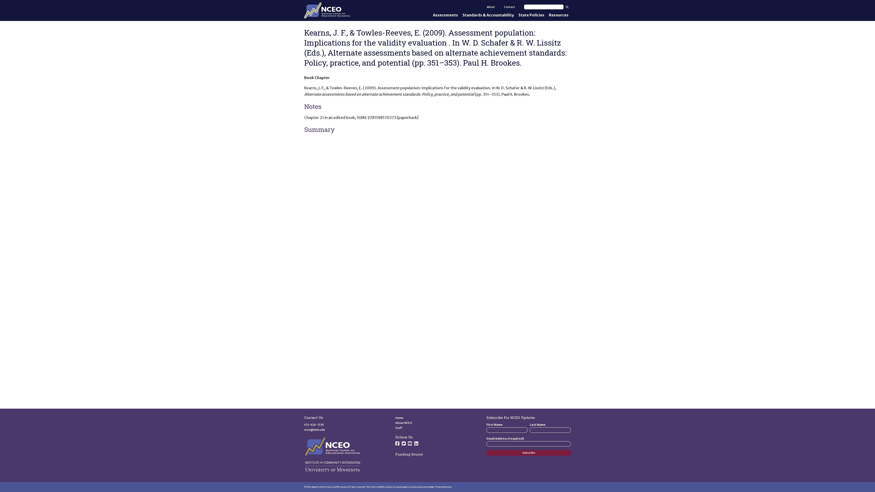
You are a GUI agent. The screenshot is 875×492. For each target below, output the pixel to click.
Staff (398, 428)
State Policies (531, 15)
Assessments (445, 15)
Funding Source (409, 454)
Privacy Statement (443, 487)
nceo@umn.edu (314, 429)
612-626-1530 (314, 424)
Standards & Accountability (488, 15)
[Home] (327, 10)
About (491, 7)
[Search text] (544, 7)
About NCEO (403, 423)
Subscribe (528, 452)
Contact (509, 7)
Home (399, 418)
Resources (559, 15)
